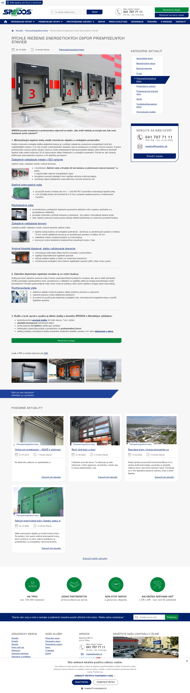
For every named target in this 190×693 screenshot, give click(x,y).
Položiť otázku (155, 156)
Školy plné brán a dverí (83, 449)
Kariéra (48, 653)
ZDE (46, 353)
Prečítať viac (98, 672)
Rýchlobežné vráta (23, 205)
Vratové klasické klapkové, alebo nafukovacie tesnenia (43, 248)
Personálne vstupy (22, 21)
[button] (95, 675)
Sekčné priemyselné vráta (27, 184)
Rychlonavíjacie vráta (24, 288)
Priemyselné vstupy (50, 21)
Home (5, 21)
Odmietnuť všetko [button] (106, 682)
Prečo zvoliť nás (118, 21)
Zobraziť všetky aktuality (95, 558)
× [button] (187, 661)
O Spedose (49, 650)
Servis (101, 21)
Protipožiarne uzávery (79, 21)
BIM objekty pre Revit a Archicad (25, 2)
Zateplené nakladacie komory (29, 223)
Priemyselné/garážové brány (36, 30)
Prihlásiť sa (172, 617)
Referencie (137, 21)
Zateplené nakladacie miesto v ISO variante (37, 159)
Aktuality (19, 30)
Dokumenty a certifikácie (21, 656)
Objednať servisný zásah (171, 15)
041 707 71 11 (133, 11)
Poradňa (152, 21)
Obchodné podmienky (20, 653)
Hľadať (95, 11)
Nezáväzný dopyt (171, 9)
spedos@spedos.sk (156, 146)
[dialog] (95, 675)
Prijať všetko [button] (81, 682)
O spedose (166, 21)
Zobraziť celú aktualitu (51, 477)
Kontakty (181, 21)
